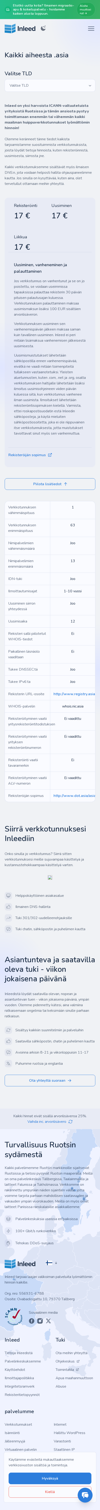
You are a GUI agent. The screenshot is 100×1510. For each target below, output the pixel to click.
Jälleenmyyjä (15, 1441)
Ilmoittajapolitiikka (19, 1378)
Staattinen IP (64, 1449)
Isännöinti (12, 1432)
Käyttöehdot (15, 1369)
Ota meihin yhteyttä (71, 1353)
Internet (60, 1424)
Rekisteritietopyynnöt (22, 1394)
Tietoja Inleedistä (19, 1353)
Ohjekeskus (65, 1361)
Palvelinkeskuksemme (23, 1361)
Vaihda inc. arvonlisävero (46, 1121)
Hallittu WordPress (69, 1432)
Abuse (61, 1386)
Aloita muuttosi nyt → (85, 9)
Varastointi (62, 1441)
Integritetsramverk (20, 1386)
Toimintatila (65, 1369)
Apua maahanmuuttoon (74, 1378)
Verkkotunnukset (18, 1424)
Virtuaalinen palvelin (21, 1449)
